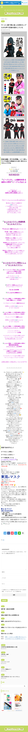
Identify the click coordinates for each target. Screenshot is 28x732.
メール (4, 577)
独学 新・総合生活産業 (7, 609)
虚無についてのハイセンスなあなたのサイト (14, 627)
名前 (3, 572)
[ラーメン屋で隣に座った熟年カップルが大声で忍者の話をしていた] (15, 533)
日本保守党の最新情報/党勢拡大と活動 (9, 647)
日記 (3, 539)
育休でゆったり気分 (7, 633)
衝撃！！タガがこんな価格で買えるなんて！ (16, 637)
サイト (3, 583)
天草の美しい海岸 (5, 654)
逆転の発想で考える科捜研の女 (10, 615)
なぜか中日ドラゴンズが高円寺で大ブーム (15, 638)
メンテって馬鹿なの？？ (6, 669)
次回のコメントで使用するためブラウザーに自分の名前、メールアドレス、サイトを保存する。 (14, 590)
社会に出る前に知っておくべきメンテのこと (10, 676)
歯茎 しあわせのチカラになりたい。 (11, 621)
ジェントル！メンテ (5, 661)
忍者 (11, 204)
